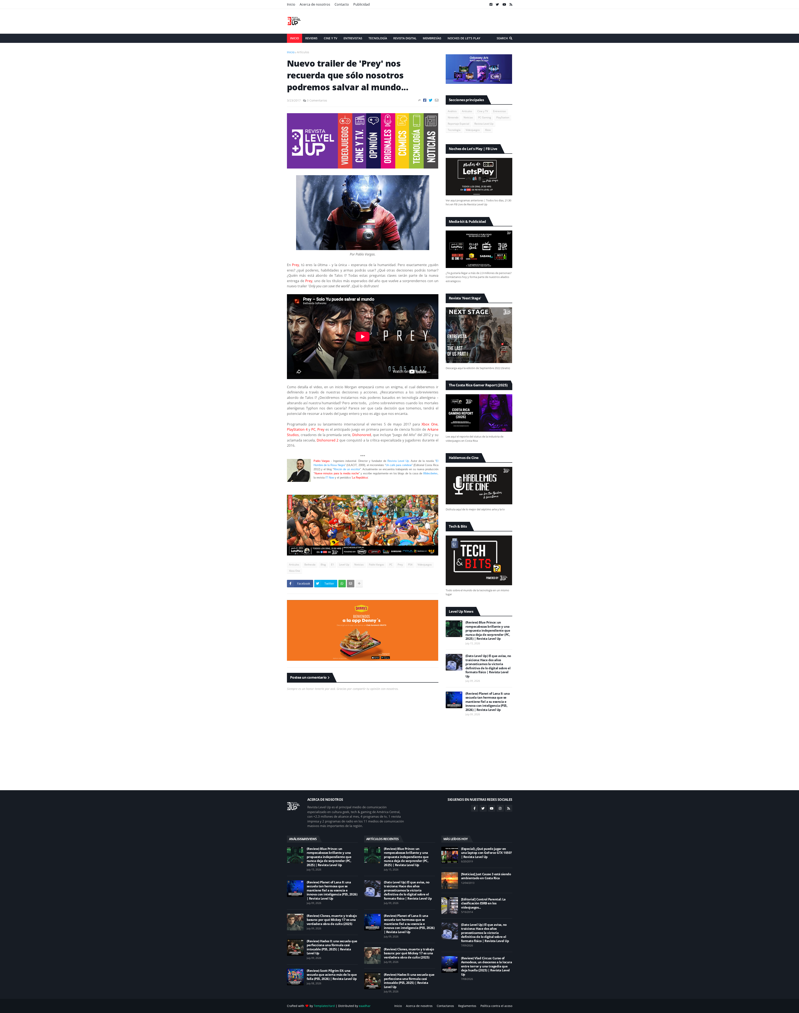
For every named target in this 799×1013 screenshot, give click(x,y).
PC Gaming (484, 117)
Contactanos (445, 1006)
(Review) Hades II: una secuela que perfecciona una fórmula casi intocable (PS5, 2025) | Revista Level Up (332, 947)
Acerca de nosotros (315, 4)
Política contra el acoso (496, 1006)
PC (390, 564)
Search (502, 38)
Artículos (303, 52)
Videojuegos (425, 564)
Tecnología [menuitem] (377, 38)
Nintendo (453, 117)
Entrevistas (499, 111)
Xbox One (294, 571)
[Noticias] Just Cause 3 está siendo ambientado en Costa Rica (486, 876)
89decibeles (430, 473)
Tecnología (454, 130)
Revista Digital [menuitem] (405, 38)
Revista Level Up (398, 460)
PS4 (410, 564)
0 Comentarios (317, 100)
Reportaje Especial (458, 123)
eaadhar (365, 1006)
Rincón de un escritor (347, 469)
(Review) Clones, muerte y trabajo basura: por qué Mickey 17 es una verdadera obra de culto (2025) (332, 920)
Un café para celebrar (399, 465)
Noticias (359, 564)
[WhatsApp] (342, 583)
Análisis (452, 111)
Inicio (291, 4)
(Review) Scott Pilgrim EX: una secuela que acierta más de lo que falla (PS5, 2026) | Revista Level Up (332, 975)
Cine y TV (482, 111)
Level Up (344, 564)
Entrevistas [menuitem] (353, 38)
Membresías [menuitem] (432, 38)
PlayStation (502, 117)
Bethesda (309, 564)
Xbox (488, 130)
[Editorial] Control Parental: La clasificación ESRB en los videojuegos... (483, 903)
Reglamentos (467, 1006)
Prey (400, 564)
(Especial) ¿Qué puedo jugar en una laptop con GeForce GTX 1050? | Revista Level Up (486, 853)
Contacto (342, 4)
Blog (323, 564)
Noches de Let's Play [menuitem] (464, 38)
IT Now (329, 477)
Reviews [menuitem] (311, 38)
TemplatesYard (324, 1006)
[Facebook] (424, 100)
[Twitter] (430, 100)
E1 (332, 564)
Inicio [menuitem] (294, 38)
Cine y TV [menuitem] (330, 38)
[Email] (436, 100)
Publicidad (361, 4)
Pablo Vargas (376, 564)
